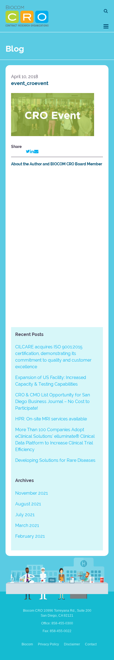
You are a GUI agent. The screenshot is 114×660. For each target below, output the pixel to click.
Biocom (27, 644)
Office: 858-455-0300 (57, 623)
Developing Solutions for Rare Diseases (55, 460)
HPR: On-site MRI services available (51, 419)
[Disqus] (57, 248)
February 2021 (30, 536)
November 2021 (31, 493)
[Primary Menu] (105, 26)
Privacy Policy (48, 644)
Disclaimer (72, 644)
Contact (91, 644)
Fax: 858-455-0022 (57, 631)
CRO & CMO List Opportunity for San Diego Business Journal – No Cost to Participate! (52, 401)
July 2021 (25, 514)
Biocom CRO (27, 16)
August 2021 (28, 504)
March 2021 (27, 525)
